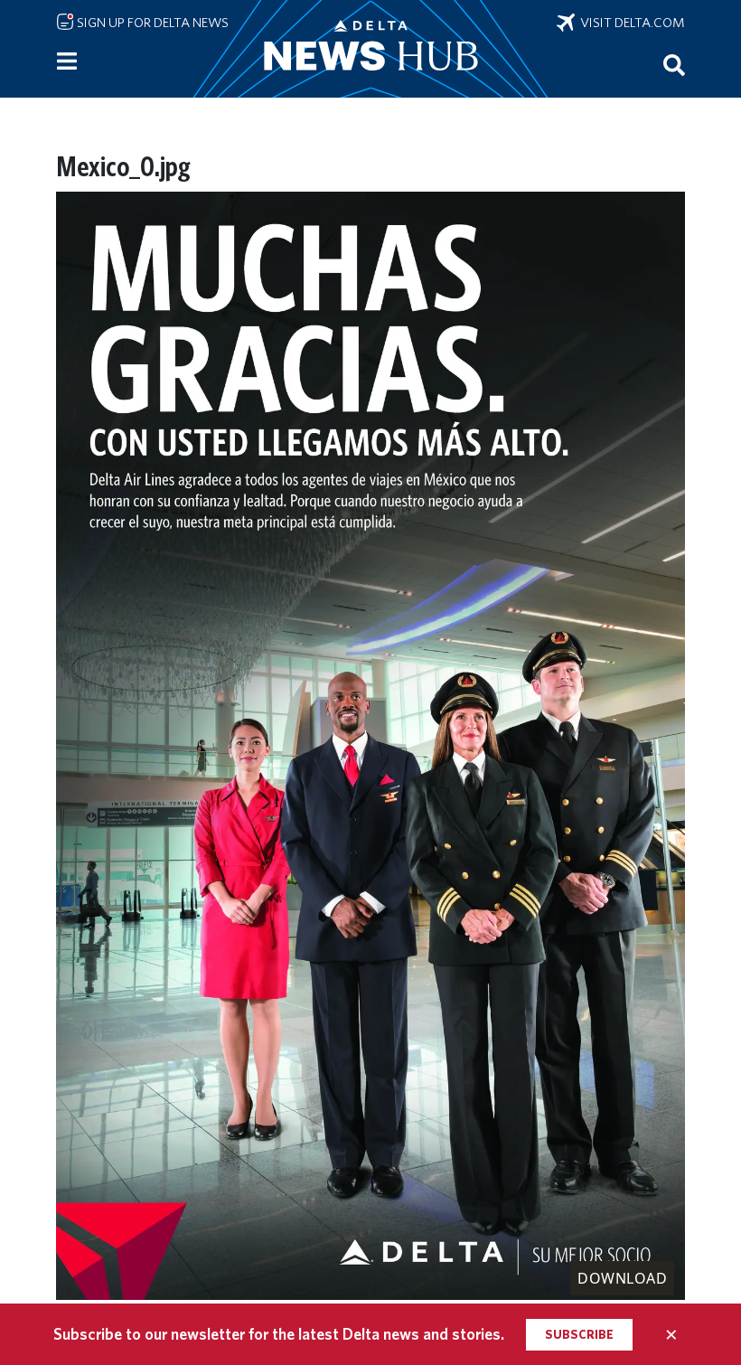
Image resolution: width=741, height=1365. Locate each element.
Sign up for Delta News (151, 22)
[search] (674, 64)
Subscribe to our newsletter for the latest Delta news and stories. (278, 1333)
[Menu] (67, 61)
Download (622, 1278)
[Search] (674, 64)
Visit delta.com (630, 22)
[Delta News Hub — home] (370, 49)
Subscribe (579, 1334)
